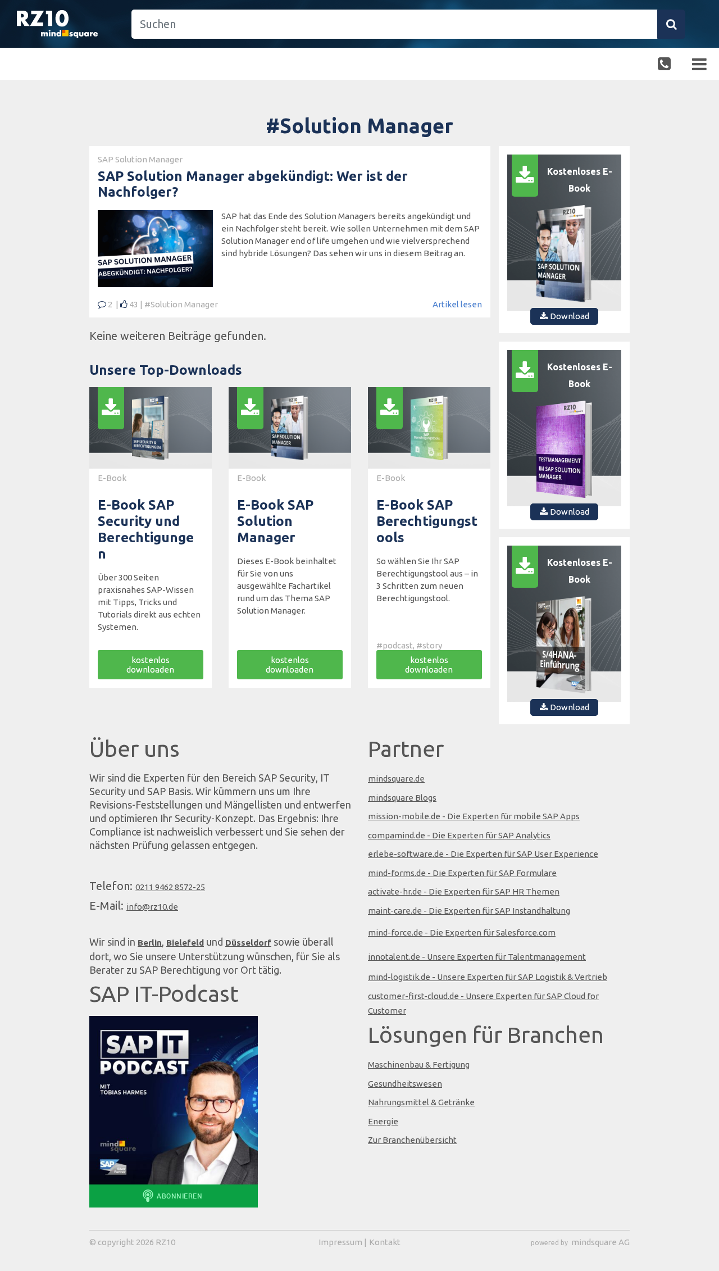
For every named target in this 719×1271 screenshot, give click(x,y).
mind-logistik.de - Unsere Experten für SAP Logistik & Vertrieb (487, 977)
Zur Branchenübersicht (412, 1140)
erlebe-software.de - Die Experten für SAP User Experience (483, 854)
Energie (383, 1121)
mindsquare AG (600, 1242)
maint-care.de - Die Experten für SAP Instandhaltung (469, 910)
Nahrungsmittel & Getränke (421, 1102)
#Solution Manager (181, 304)
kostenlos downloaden (150, 664)
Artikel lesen (457, 304)
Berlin (150, 942)
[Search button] (671, 24)
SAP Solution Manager (140, 159)
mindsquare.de (396, 778)
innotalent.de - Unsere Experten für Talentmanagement (477, 956)
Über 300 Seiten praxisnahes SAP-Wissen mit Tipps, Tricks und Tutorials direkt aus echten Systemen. (149, 602)
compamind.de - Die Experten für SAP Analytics (459, 835)
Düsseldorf (248, 942)
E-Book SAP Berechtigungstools (426, 521)
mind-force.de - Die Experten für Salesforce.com (462, 932)
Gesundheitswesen (405, 1083)
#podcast (394, 645)
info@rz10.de (152, 906)
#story (429, 645)
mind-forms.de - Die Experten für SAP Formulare (462, 873)
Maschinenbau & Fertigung (419, 1064)
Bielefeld (185, 942)
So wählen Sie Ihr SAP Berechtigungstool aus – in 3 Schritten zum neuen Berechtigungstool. (427, 579)
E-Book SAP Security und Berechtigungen (146, 529)
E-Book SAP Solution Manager (275, 521)
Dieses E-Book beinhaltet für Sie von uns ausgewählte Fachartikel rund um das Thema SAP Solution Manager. (286, 585)
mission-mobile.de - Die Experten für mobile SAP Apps (474, 816)
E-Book (112, 478)
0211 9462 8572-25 (170, 887)
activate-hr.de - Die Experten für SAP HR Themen (463, 891)
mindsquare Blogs (402, 797)
